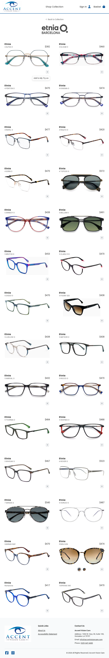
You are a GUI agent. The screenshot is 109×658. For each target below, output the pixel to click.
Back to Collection (56, 19)
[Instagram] (13, 653)
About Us (41, 630)
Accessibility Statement (47, 634)
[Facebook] (7, 653)
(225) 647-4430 (87, 643)
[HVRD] (79, 569)
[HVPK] (84, 569)
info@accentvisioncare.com (91, 639)
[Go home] (15, 6)
